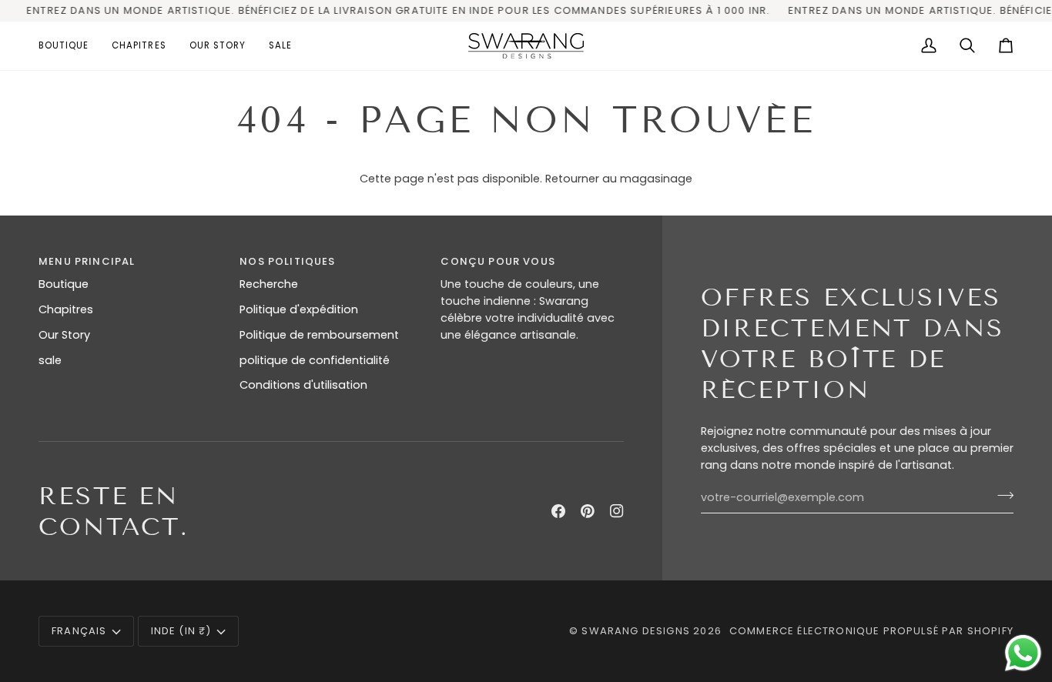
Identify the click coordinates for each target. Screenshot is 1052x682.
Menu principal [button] (87, 261)
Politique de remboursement (319, 335)
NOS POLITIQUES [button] (287, 261)
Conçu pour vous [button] (498, 261)
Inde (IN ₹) (181, 630)
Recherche (269, 284)
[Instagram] (617, 511)
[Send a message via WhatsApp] (1023, 653)
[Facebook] (558, 511)
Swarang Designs (635, 630)
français (79, 630)
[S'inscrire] (1000, 495)
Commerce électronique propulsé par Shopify (871, 630)
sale (50, 360)
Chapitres (66, 309)
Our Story (64, 335)
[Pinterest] (588, 511)
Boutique (64, 284)
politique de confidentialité (315, 360)
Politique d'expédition (299, 309)
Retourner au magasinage (618, 178)
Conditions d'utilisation (303, 385)
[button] (69, 46)
